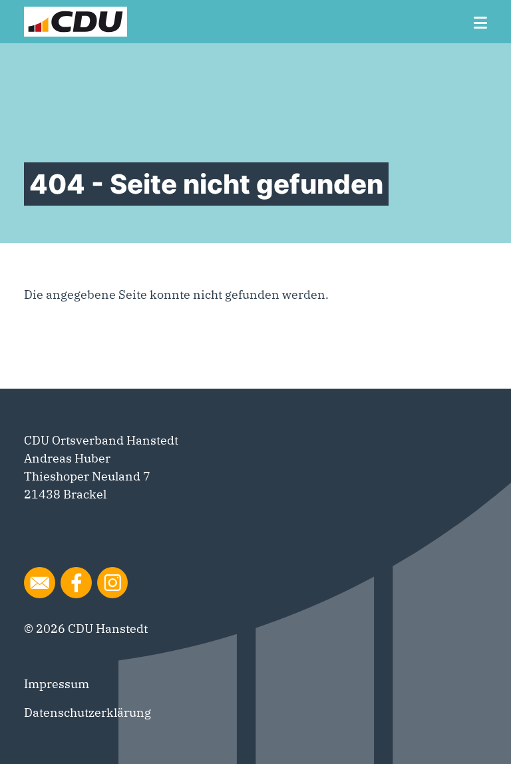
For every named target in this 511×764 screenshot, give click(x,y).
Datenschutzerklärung (87, 712)
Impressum (56, 683)
